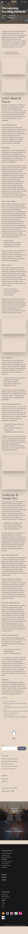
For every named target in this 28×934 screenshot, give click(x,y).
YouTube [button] (4, 879)
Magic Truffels (5, 896)
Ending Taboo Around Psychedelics (9, 761)
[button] (2, 2)
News (3, 905)
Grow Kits (4, 898)
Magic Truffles (5, 778)
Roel (5, 15)
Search (3, 745)
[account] (21, 2)
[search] (5, 2)
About (3, 903)
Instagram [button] (4, 874)
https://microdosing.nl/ (9, 715)
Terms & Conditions (7, 861)
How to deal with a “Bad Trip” (8, 768)
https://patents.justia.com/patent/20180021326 (15, 717)
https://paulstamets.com (9, 701)
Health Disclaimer (6, 865)
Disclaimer (4, 867)
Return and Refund (6, 857)
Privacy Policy (5, 863)
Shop (3, 907)
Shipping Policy (6, 855)
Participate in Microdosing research (9, 758)
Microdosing (10, 17)
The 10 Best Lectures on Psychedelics (10, 766)
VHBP (24, 925)
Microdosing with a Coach (7, 763)
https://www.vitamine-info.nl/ (11, 713)
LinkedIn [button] (4, 877)
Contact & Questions (7, 853)
